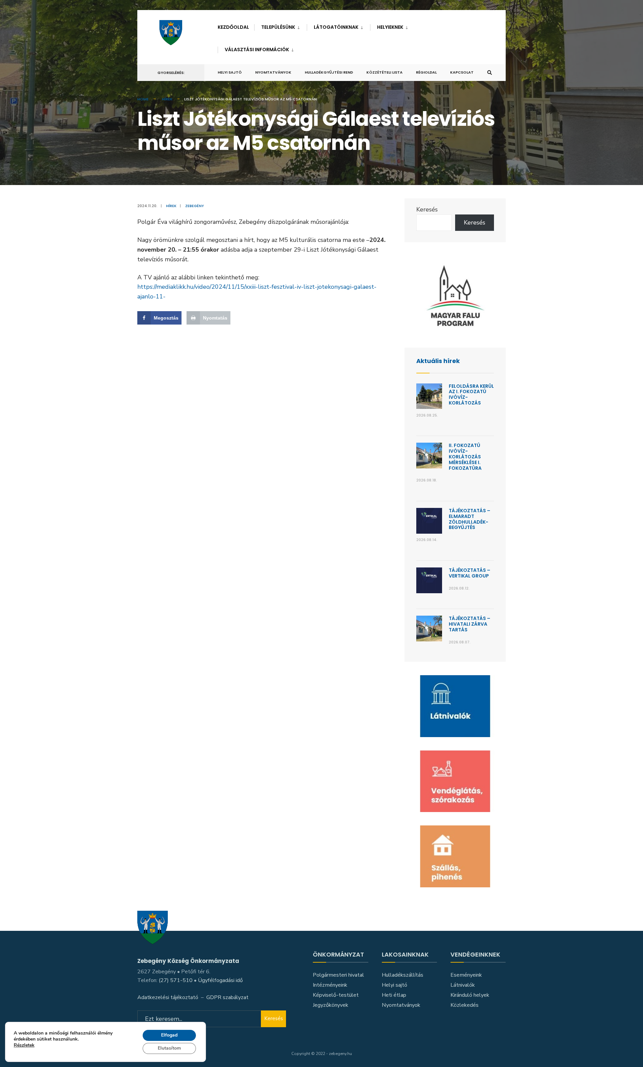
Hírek (167, 99)
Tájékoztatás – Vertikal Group (469, 573)
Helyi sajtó (230, 72)
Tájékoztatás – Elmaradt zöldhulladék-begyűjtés (469, 519)
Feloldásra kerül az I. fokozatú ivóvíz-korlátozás (471, 394)
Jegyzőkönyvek (330, 1005)
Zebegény (194, 205)
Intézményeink (330, 985)
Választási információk (257, 49)
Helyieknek (390, 27)
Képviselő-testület (336, 995)
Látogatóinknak (336, 27)
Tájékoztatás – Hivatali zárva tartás (469, 624)
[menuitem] (280, 26)
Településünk (278, 27)
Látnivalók (462, 985)
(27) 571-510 (176, 980)
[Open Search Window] (490, 73)
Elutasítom (169, 1048)
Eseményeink (466, 975)
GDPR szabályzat (227, 997)
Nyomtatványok (273, 72)
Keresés (427, 209)
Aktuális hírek (438, 361)
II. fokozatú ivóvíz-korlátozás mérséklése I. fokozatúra (465, 456)
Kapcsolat (462, 72)
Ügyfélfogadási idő (220, 980)
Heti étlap (394, 995)
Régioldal (426, 72)
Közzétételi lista (384, 72)
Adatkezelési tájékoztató (167, 997)
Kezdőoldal (233, 27)
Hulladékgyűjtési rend (329, 72)
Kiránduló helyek (469, 995)
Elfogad (169, 1035)
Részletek (24, 1046)
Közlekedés (464, 1005)
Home (143, 99)
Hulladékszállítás (402, 975)
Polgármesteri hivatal (338, 975)
